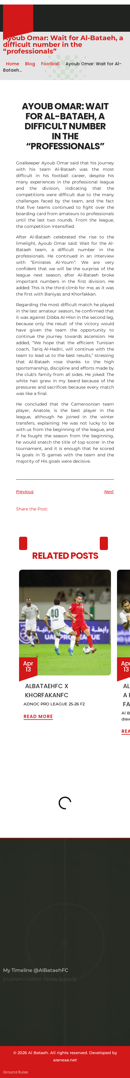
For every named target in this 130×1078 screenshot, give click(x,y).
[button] (56, 508)
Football (50, 64)
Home (12, 64)
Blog (30, 64)
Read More (38, 716)
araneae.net (65, 1059)
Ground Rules (15, 1072)
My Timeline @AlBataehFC (35, 970)
